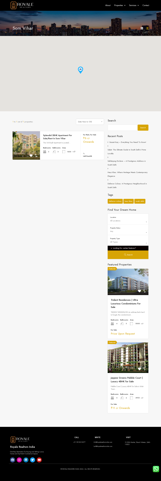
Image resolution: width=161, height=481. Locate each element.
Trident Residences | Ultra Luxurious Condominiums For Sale (126, 303)
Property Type (115, 238)
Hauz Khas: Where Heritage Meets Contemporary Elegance (128, 174)
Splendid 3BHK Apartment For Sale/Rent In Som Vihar (57, 137)
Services (132, 5)
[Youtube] (39, 459)
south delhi (140, 201)
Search (112, 120)
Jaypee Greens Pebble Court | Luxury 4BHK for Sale (127, 379)
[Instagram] (19, 459)
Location (113, 217)
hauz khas (128, 201)
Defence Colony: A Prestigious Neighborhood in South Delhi (127, 185)
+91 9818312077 (79, 442)
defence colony (115, 201)
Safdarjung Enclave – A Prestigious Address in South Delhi (127, 163)
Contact (146, 5)
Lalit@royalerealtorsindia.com (103, 446)
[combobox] (90, 122)
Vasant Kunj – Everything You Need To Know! (127, 142)
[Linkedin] (25, 459)
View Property (26, 154)
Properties (118, 5)
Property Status (115, 228)
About (107, 5)
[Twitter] (32, 459)
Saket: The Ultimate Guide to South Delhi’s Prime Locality (127, 151)
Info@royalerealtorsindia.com (103, 442)
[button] (119, 5)
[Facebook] (12, 459)
